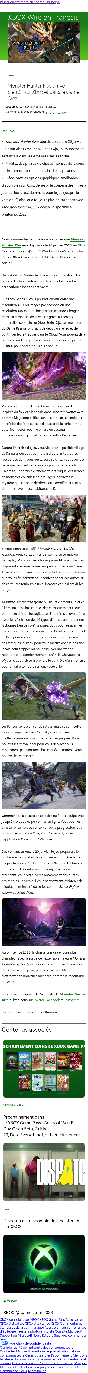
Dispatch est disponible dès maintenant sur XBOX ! (42, 1223)
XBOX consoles (11, 1319)
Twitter (39, 999)
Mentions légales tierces (18, 1367)
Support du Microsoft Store (20, 1335)
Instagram (72, 999)
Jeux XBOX (31, 1319)
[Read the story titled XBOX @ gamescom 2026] (44, 1264)
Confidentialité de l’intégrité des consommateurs (36, 1347)
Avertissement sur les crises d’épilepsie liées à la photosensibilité (43, 1329)
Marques (80, 1363)
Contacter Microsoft (15, 1351)
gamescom (10, 1301)
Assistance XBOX (47, 1323)
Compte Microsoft (68, 1331)
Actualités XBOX (21, 1323)
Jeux (11, 76)
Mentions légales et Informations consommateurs (43, 1357)
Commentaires (71, 1323)
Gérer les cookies (25, 1363)
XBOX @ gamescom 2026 (28, 1312)
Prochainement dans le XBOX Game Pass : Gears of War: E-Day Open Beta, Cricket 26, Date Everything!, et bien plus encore (43, 1125)
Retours (47, 1335)
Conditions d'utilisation (55, 1363)
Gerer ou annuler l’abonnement (48, 1355)
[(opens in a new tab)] (44, 1172)
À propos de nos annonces (56, 1367)
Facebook (53, 999)
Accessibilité (37, 1371)
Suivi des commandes (70, 1335)
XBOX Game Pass (14, 1105)
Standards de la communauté (22, 1327)
